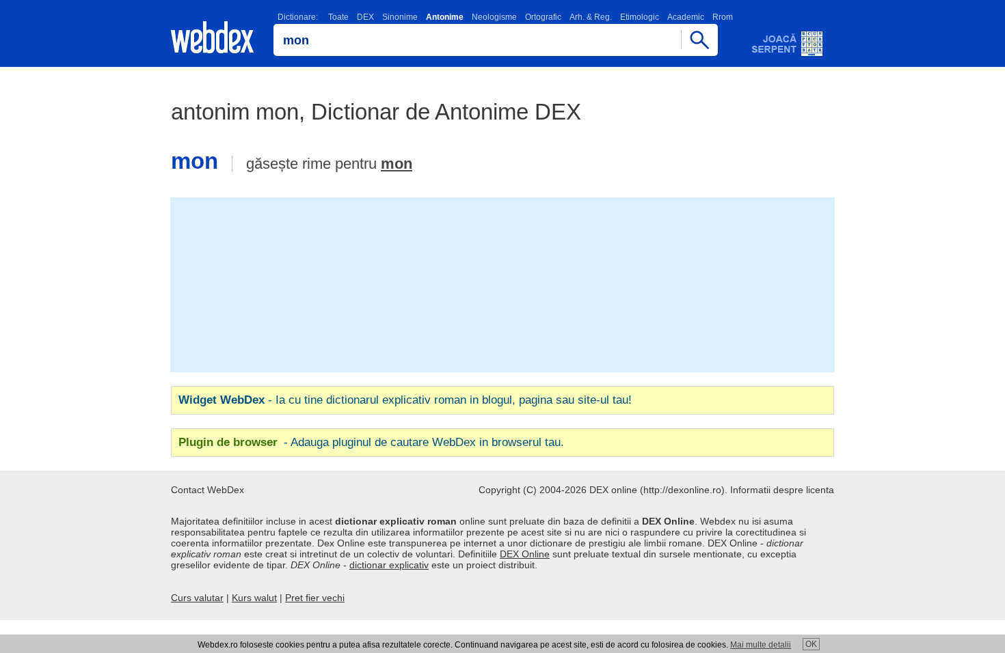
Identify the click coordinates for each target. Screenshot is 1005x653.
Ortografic (543, 17)
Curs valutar (197, 597)
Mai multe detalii (760, 645)
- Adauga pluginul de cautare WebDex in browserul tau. (371, 442)
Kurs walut (254, 597)
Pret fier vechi (315, 597)
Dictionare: (298, 17)
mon (396, 163)
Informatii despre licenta (782, 489)
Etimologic (639, 17)
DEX (365, 17)
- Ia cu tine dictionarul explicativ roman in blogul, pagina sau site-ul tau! (405, 399)
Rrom (722, 17)
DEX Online (525, 553)
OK (811, 644)
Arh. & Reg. (591, 17)
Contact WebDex (207, 489)
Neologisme (494, 17)
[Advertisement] (502, 283)
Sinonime (400, 17)
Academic (685, 17)
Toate (338, 17)
